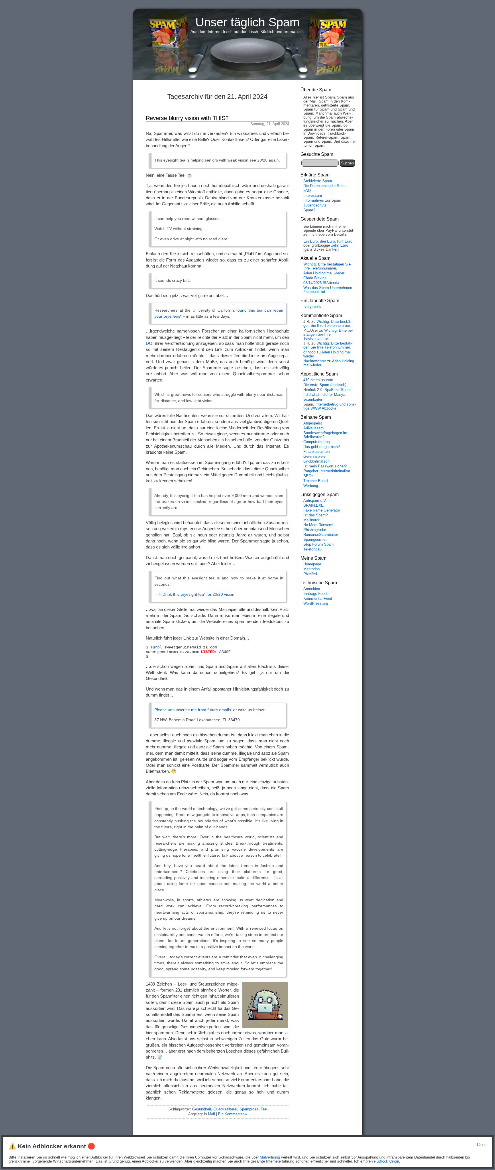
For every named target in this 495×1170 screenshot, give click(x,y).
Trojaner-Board (315, 481)
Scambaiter (312, 400)
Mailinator (311, 520)
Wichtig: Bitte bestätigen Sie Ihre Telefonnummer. (327, 266)
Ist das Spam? (315, 515)
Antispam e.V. (315, 501)
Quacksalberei (225, 1109)
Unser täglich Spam (247, 22)
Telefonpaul (312, 549)
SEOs (308, 476)
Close (481, 1145)
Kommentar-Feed (317, 599)
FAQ (307, 191)
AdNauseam (313, 428)
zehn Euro (339, 245)
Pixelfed (310, 574)
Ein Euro (310, 241)
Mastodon (311, 569)
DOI (150, 343)
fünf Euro (344, 241)
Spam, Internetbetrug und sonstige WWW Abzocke (329, 406)
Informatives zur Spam (322, 200)
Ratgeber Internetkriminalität (326, 471)
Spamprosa (248, 1109)
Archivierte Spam (317, 181)
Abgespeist (312, 423)
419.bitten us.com (318, 380)
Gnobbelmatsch (316, 461)
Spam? (309, 210)
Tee (264, 1109)
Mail (211, 1114)
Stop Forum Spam (318, 544)
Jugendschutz (315, 205)
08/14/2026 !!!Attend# (321, 283)
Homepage (312, 564)
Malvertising (270, 1157)
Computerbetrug (316, 442)
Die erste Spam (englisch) (324, 385)
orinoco (309, 352)
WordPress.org (315, 603)
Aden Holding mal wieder (323, 273)
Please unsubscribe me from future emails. (193, 709)
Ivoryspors (312, 307)
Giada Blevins (315, 278)
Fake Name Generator (321, 510)
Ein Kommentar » (232, 1114)
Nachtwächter (314, 361)
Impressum (312, 196)
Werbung (310, 486)
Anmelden (311, 589)
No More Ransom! (318, 525)
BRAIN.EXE (313, 506)
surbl (156, 647)
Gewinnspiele (314, 457)
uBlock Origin (388, 1161)
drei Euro (327, 241)
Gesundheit (201, 1109)
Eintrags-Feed (315, 594)
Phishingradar (314, 530)
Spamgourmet (315, 540)
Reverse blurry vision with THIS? (187, 118)
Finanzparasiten (316, 452)
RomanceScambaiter (320, 535)
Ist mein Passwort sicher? (325, 466)
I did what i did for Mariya (324, 395)
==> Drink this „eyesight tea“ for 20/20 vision (194, 594)
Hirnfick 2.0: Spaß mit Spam (327, 390)
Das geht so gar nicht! (321, 447)
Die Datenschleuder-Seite (324, 186)
